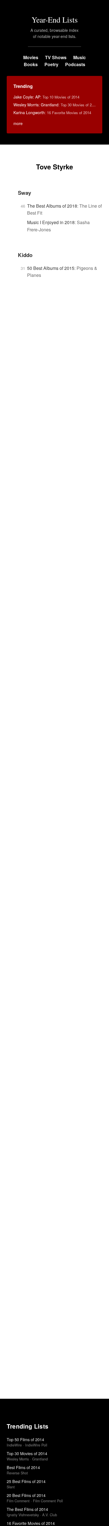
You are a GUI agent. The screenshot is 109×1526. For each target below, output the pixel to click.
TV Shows (56, 57)
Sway (24, 192)
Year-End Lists (55, 19)
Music (79, 57)
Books (31, 64)
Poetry (51, 64)
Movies (30, 57)
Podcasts (75, 64)
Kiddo (25, 255)
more (18, 123)
